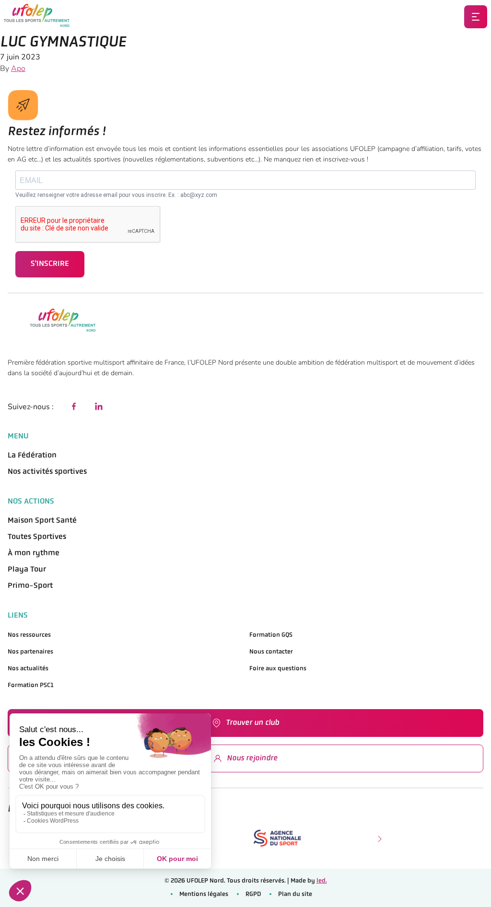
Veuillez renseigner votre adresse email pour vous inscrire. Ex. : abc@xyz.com (116, 195)
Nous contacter (271, 652)
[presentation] (379, 838)
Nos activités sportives (47, 472)
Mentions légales (203, 894)
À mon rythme (33, 553)
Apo (18, 68)
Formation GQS (270, 635)
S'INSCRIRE (50, 264)
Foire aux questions (277, 669)
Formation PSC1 (31, 685)
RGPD (253, 894)
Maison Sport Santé (42, 521)
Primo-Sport (30, 586)
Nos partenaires (30, 652)
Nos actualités (28, 669)
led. (321, 881)
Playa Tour (27, 570)
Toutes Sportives (37, 537)
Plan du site (295, 894)
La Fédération (32, 455)
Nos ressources (29, 635)
